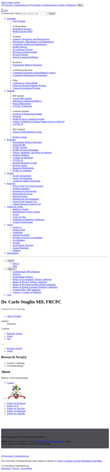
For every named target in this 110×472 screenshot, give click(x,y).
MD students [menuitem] (18, 96)
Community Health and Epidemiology (30, 44)
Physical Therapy (20, 54)
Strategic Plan (19, 230)
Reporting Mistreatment (23, 168)
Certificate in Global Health (25, 83)
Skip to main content (10, 2)
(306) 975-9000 (14, 316)
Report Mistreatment (22, 103)
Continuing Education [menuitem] (23, 70)
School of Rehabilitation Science (27, 132)
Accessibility (26, 468)
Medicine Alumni (20, 209)
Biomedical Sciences (22, 29)
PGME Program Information (26, 150)
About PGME (19, 145)
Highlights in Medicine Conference (28, 219)
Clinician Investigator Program (26, 88)
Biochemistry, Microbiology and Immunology (33, 42)
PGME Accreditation (22, 170)
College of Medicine (67, 5)
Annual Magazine (21, 248)
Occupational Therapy (23, 49)
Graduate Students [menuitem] (21, 111)
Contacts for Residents (23, 157)
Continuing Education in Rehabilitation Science (34, 72)
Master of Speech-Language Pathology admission (35, 287)
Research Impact (20, 196)
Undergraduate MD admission (26, 271)
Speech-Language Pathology (26, 57)
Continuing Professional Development (30, 75)
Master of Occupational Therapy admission (32, 279)
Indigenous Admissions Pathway (27, 101)
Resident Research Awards (25, 163)
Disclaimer (6, 468)
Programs (17, 116)
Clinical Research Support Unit (27, 204)
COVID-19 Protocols (22, 106)
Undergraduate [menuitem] (19, 26)
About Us (17, 227)
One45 (10, 261)
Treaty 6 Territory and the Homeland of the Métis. (79, 461)
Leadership (18, 232)
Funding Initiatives (21, 188)
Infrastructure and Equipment (26, 199)
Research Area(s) (14, 333)
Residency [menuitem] (17, 62)
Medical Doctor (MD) (23, 31)
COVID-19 (18, 124)
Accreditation (19, 240)
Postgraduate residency (23, 277)
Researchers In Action (23, 194)
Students (11, 90)
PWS (4, 10)
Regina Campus (20, 137)
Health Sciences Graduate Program (28, 119)
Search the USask (12, 13)
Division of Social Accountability (28, 237)
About (10, 224)
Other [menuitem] (15, 80)
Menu (80, 5)
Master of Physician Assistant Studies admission (34, 284)
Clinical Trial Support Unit (25, 201)
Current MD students (22, 98)
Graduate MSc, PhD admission (27, 289)
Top (8, 338)
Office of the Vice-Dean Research (28, 186)
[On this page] (2, 344)
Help (15, 266)
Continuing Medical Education (26, 181)
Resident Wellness (21, 155)
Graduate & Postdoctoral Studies (27, 114)
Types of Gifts (19, 217)
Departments (12, 253)
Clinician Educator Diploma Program (29, 85)
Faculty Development (22, 178)
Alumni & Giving (15, 206)
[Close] (2, 8)
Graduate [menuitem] (17, 36)
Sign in (16, 263)
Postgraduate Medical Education (27, 65)
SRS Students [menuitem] (19, 129)
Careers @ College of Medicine (27, 292)
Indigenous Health (21, 235)
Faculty (10, 173)
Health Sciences (20, 47)
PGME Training (20, 147)
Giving (16, 214)
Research (11, 183)
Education (11, 18)
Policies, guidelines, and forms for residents (32, 152)
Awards (16, 243)
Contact (10, 383)
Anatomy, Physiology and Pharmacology (31, 39)
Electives (17, 274)
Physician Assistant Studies (25, 52)
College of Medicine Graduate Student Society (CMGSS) (39, 121)
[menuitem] (58, 53)
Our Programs (19, 21)
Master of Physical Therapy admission (30, 282)
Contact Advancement (23, 222)
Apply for (11, 269)
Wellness (17, 250)
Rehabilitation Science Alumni (26, 212)
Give (9, 295)
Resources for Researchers (25, 191)
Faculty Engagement (22, 176)
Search (52, 13)
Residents (11, 139)
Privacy (15, 468)
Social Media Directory (23, 245)
